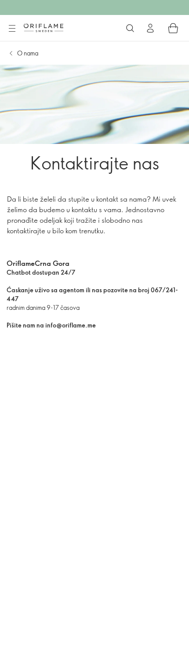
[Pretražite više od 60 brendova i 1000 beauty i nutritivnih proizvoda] (130, 28)
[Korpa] (173, 28)
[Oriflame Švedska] (43, 27)
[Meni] (12, 28)
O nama (27, 53)
